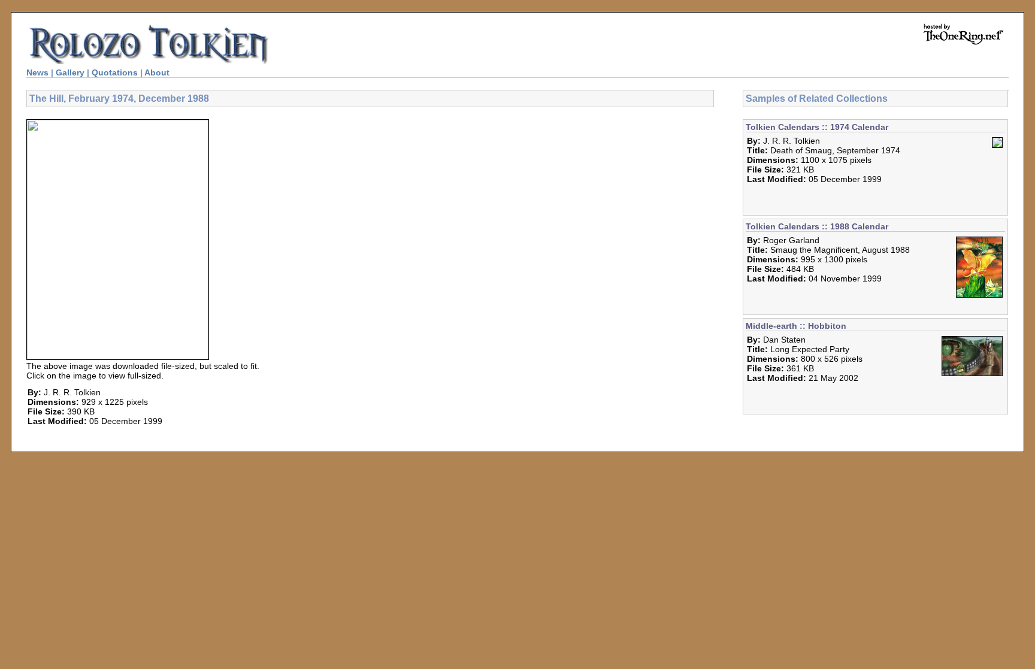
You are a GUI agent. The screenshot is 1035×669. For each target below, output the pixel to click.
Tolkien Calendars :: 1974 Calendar (817, 127)
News (37, 72)
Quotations (115, 72)
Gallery (70, 72)
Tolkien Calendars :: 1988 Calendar (817, 226)
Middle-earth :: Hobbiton (796, 326)
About (157, 72)
